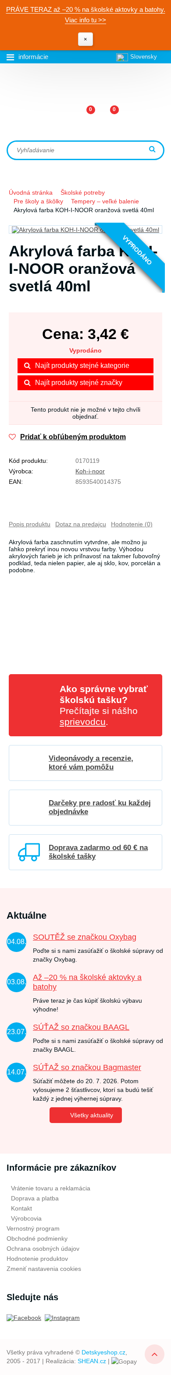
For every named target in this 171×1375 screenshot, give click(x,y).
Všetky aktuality (91, 1115)
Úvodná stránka (31, 192)
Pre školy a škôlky (38, 201)
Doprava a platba (35, 1198)
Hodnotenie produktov (37, 1258)
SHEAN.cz (92, 1361)
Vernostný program (33, 1228)
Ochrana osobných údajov (43, 1248)
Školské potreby (83, 192)
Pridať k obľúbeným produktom (73, 437)
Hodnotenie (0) (132, 524)
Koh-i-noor (90, 471)
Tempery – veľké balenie (105, 201)
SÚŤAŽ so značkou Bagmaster (87, 1067)
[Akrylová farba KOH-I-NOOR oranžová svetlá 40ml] (85, 229)
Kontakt (21, 1208)
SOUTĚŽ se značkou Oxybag (84, 937)
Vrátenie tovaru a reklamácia (50, 1188)
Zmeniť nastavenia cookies (44, 1268)
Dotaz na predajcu (80, 524)
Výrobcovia (26, 1218)
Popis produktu (29, 524)
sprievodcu (83, 722)
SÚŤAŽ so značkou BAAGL (81, 1027)
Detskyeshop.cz (103, 1352)
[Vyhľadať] (153, 150)
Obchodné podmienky (37, 1238)
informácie (33, 56)
